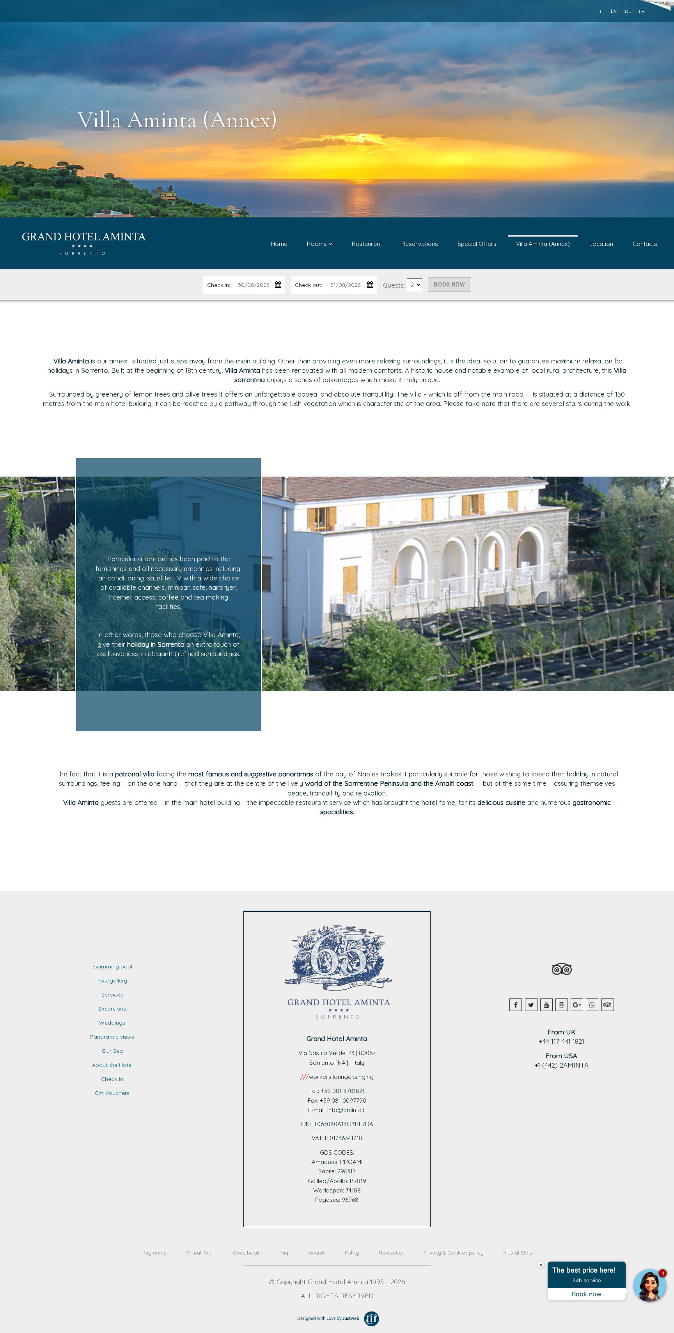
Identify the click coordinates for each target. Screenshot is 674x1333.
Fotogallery (112, 980)
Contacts (645, 243)
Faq (283, 1252)
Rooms (317, 243)
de (628, 11)
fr (642, 11)
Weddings (112, 1022)
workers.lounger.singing (341, 1076)
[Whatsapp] (592, 1004)
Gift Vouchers (112, 1092)
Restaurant (367, 243)
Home (279, 243)
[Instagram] (561, 1004)
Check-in (112, 1078)
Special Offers (477, 243)
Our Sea (112, 1050)
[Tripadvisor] (607, 1004)
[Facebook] (515, 1004)
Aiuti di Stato (518, 1252)
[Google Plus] (577, 1004)
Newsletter (391, 1252)
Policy (352, 1252)
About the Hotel (112, 1064)
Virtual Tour (199, 1252)
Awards (316, 1252)
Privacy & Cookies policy (454, 1252)
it (600, 11)
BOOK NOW (449, 284)
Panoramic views (112, 1036)
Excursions (112, 1008)
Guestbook (246, 1252)
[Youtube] (546, 1004)
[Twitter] (531, 1004)
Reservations (419, 243)
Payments (154, 1252)
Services (112, 994)
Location (601, 243)
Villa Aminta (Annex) (543, 243)
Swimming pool (112, 966)
